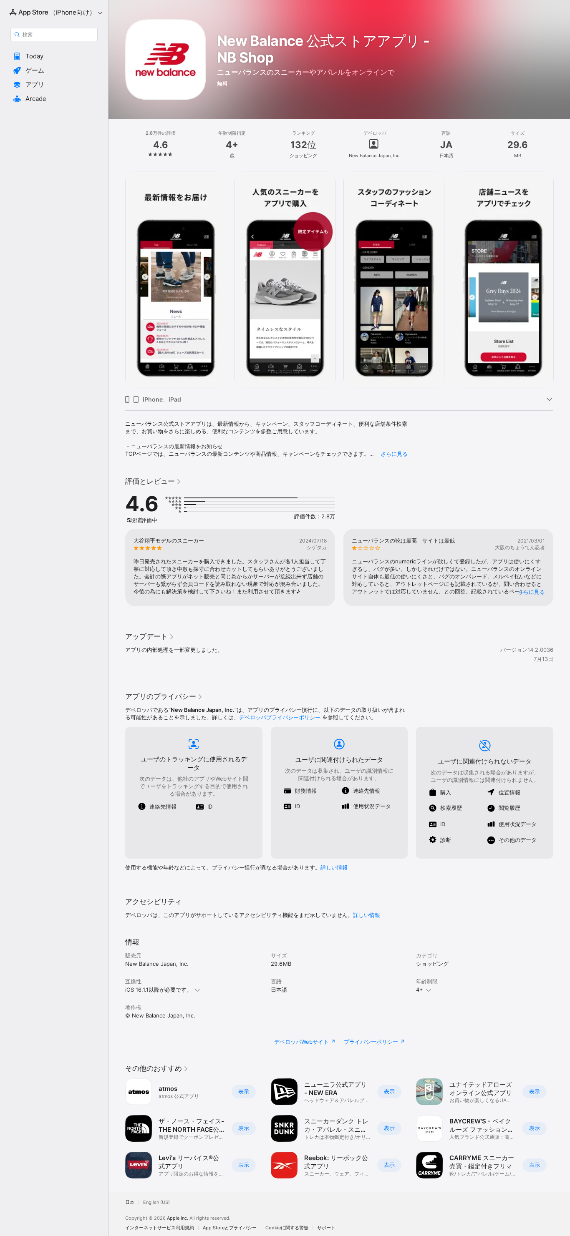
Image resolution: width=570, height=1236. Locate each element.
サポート (326, 1228)
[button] (54, 56)
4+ (419, 989)
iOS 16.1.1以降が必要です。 (158, 989)
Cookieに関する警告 (286, 1228)
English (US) (156, 1202)
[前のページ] (117, 279)
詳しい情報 (334, 867)
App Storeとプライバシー (230, 1228)
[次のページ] (561, 279)
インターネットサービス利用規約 (159, 1228)
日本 (129, 1202)
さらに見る (394, 453)
